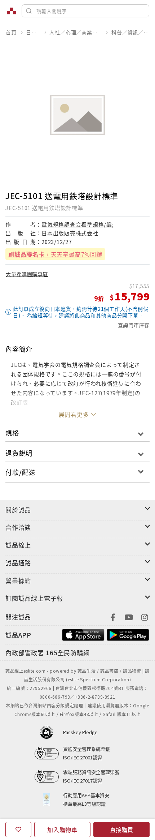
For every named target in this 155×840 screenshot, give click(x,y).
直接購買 (121, 829)
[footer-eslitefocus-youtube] (129, 616)
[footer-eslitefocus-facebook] (113, 616)
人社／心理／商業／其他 (75, 32)
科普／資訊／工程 (130, 32)
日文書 (33, 32)
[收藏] (18, 829)
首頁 (11, 32)
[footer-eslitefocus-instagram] (145, 616)
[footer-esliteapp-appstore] (83, 634)
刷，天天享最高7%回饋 (55, 254)
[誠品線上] (11, 10)
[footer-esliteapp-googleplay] (128, 634)
